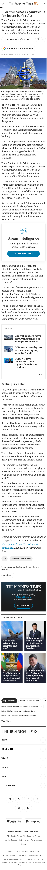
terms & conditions (9, 855)
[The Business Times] (21, 3)
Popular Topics (9, 701)
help (26, 851)
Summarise (12, 39)
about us (11, 851)
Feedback (7, 575)
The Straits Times (14, 836)
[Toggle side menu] (3, 4)
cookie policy (22, 855)
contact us (20, 851)
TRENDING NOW (10, 617)
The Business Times (31, 836)
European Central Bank (21, 558)
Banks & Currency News (29, 701)
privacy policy (34, 851)
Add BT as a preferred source (20, 48)
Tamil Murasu (36, 840)
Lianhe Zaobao (11, 840)
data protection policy (36, 855)
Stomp (23, 844)
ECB (4, 558)
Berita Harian (24, 840)
